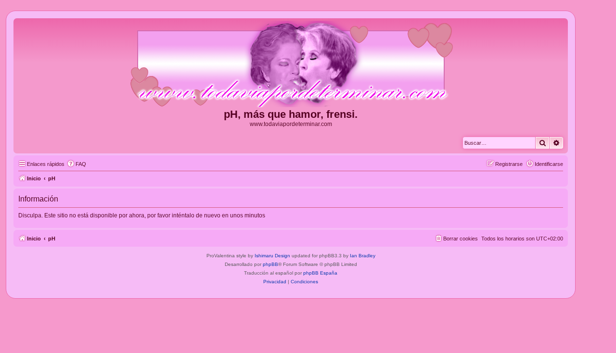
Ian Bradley (362, 255)
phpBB (270, 264)
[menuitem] (76, 164)
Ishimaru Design (272, 255)
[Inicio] (290, 64)
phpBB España (320, 273)
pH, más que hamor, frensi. (291, 114)
